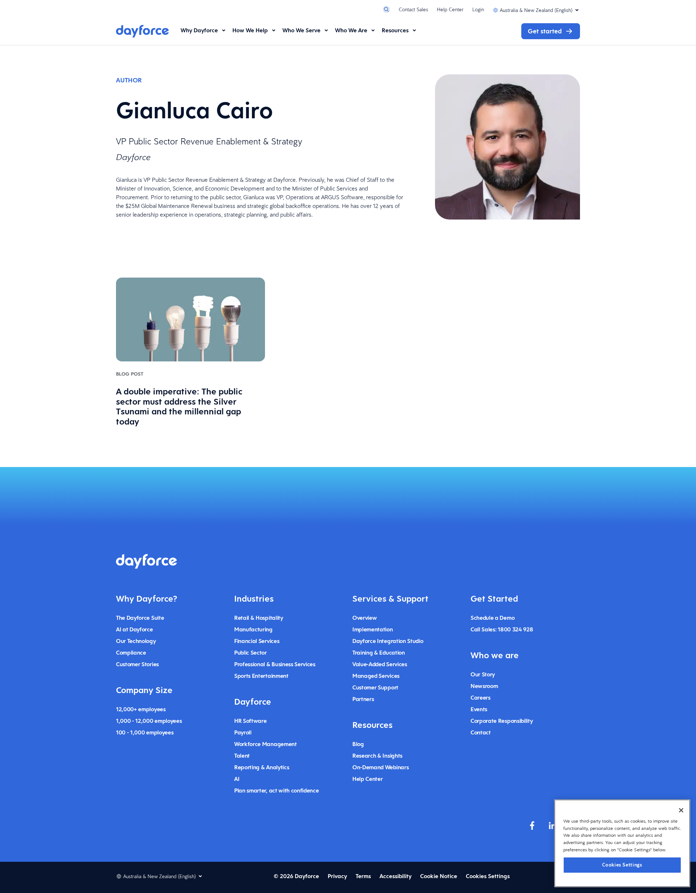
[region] (622, 843)
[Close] (681, 810)
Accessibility (395, 876)
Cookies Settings (622, 864)
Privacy (337, 876)
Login (478, 9)
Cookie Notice (438, 876)
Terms (363, 876)
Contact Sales (413, 9)
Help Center (450, 9)
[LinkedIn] (552, 825)
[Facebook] (532, 825)
